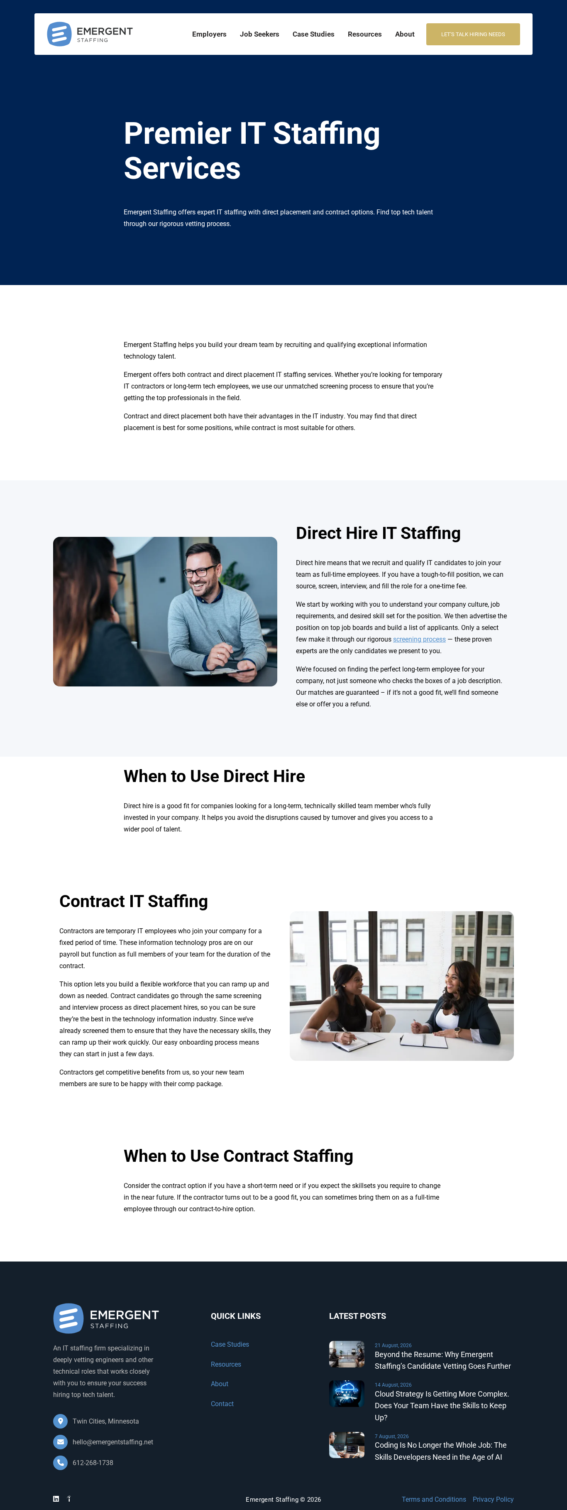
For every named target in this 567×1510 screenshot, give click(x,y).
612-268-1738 (92, 1463)
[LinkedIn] (56, 1499)
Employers (209, 34)
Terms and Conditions (434, 1499)
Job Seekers (259, 34)
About (405, 34)
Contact (222, 1404)
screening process (419, 639)
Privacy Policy (493, 1499)
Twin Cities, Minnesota (105, 1421)
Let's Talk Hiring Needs (473, 34)
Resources (365, 34)
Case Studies (314, 34)
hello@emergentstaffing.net (113, 1442)
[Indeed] (69, 1500)
